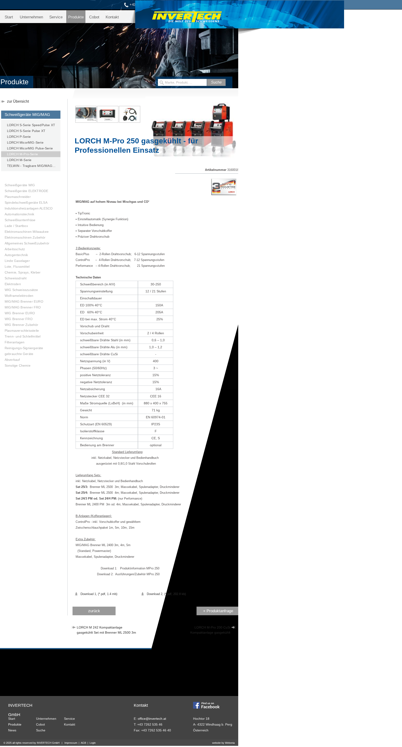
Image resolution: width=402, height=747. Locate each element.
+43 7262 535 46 (143, 5)
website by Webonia (223, 742)
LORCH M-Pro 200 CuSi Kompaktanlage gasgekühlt (210, 627)
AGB (83, 742)
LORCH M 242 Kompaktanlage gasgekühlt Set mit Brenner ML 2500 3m (106, 627)
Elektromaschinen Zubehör (25, 237)
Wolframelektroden (19, 295)
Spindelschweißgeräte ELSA (26, 202)
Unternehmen (31, 17)
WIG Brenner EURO (20, 313)
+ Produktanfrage (218, 611)
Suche (40, 730)
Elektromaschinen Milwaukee (27, 231)
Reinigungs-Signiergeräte (24, 348)
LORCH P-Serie (19, 137)
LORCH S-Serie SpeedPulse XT (31, 125)
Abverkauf (12, 360)
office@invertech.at (187, 5)
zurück (94, 611)
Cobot (94, 17)
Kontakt (112, 17)
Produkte (76, 17)
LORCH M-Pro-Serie (22, 154)
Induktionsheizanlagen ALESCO (29, 208)
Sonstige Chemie (17, 365)
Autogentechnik (16, 255)
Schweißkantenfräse (20, 220)
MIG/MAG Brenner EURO (24, 301)
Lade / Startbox (16, 226)
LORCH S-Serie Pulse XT (26, 131)
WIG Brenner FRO (19, 319)
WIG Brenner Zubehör (21, 325)
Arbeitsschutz (15, 249)
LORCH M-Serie (19, 160)
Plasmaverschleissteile (22, 330)
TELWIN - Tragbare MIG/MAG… (31, 166)
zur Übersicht (18, 101)
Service (56, 17)
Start (9, 17)
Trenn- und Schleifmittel (23, 336)
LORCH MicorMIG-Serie (25, 142)
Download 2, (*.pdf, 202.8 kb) (166, 594)
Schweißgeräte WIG (20, 185)
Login (93, 742)
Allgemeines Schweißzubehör (27, 243)
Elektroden (13, 284)
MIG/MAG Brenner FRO (23, 307)
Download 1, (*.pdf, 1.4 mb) (98, 594)
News (12, 730)
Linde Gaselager (17, 261)
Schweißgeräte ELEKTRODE (26, 191)
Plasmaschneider (18, 197)
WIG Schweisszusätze (21, 290)
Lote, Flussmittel (17, 266)
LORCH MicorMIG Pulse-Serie (30, 148)
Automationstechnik (19, 214)
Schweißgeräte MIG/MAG (27, 114)
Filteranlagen (15, 342)
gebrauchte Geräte (19, 354)
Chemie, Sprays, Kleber (22, 272)
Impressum (70, 742)
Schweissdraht (16, 278)
